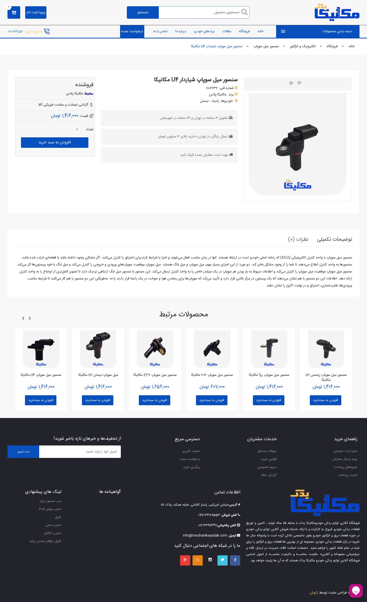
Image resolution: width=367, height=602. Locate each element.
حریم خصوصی (267, 467)
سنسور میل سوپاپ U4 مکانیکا (41, 375)
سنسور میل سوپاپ (266, 46)
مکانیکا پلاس (217, 95)
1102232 (212, 88)
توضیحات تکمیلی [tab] (334, 239)
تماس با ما (160, 31)
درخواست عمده (132, 31)
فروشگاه (244, 31)
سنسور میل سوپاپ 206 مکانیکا (212, 375)
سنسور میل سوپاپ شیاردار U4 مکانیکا (196, 79)
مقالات (226, 31)
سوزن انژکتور (52, 533)
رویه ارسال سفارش (344, 459)
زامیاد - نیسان (209, 101)
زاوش (314, 593)
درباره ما (180, 31)
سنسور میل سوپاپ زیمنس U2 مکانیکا (326, 377)
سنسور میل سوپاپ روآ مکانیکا (269, 375)
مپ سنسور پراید (50, 501)
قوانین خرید (269, 459)
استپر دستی (53, 525)
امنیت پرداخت (347, 475)
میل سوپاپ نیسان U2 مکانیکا (98, 375)
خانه (260, 31)
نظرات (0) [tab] (298, 239)
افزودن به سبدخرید (40, 400)
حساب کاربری (191, 451)
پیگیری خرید (191, 467)
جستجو (143, 12)
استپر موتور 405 (50, 509)
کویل (58, 517)
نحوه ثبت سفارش (345, 451)
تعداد (89, 130)
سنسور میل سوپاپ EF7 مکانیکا (155, 375)
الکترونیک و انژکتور (303, 46)
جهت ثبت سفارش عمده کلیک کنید (204, 155)
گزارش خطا (269, 475)
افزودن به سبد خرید (54, 142)
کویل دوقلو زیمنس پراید (45, 541)
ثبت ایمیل (23, 451)
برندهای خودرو (204, 31)
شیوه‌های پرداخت (345, 467)
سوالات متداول (267, 451)
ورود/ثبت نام (36, 12)
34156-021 (15, 31)
